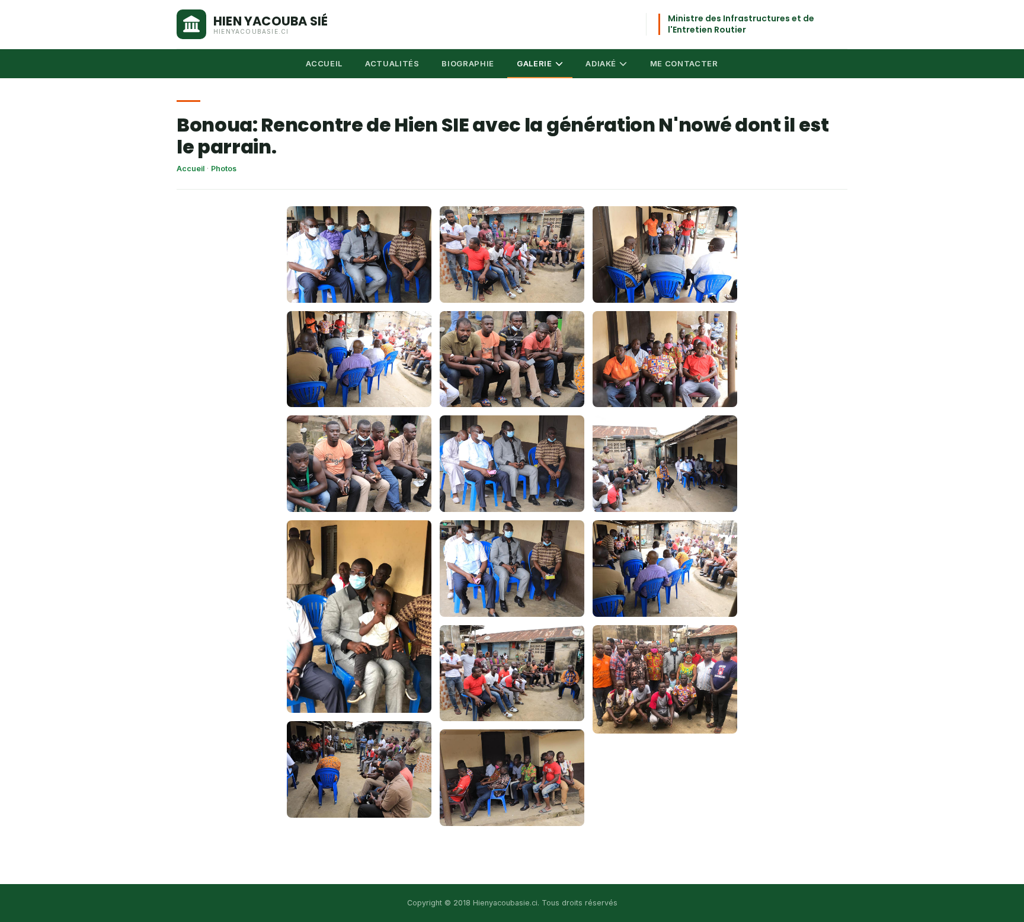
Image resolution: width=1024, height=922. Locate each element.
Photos (223, 168)
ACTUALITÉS (392, 63)
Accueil (190, 168)
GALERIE (534, 63)
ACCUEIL (324, 63)
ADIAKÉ (600, 63)
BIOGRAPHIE (467, 63)
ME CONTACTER (684, 63)
